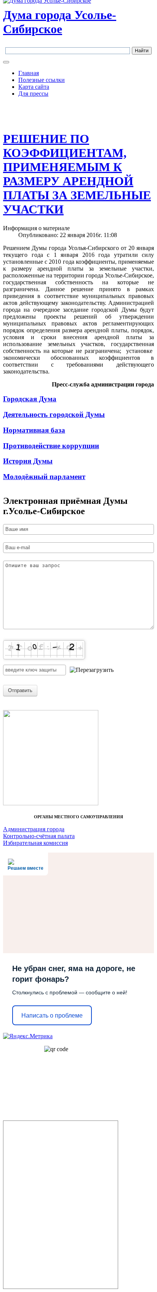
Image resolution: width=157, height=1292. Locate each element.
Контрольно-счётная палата (39, 836)
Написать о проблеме (52, 1015)
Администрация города (33, 829)
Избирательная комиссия (35, 843)
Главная (28, 73)
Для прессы (33, 93)
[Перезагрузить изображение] (92, 670)
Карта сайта (33, 86)
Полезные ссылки (41, 80)
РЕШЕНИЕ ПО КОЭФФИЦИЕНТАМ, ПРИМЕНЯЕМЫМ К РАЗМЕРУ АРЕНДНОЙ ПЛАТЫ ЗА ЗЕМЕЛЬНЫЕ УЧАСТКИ (77, 174)
